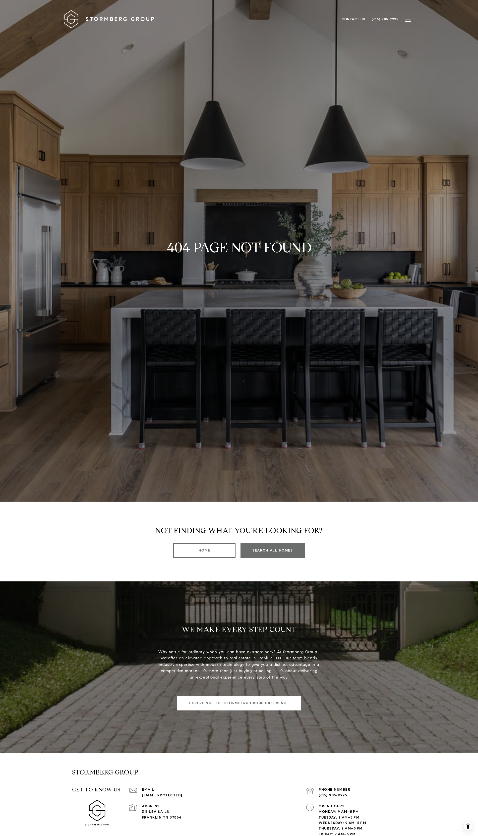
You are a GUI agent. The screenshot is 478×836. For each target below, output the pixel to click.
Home (204, 550)
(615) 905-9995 (333, 795)
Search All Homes (272, 550)
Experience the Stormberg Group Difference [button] (239, 703)
